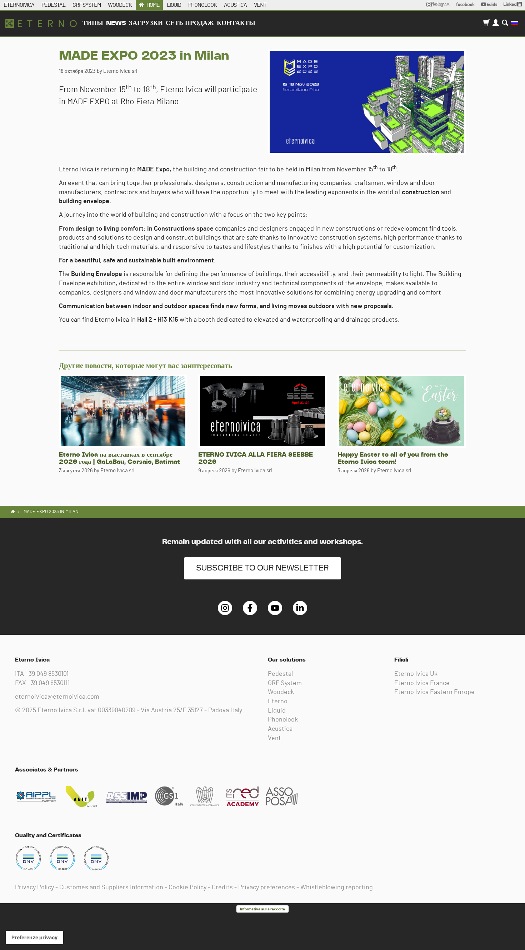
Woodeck (281, 692)
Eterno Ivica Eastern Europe (434, 692)
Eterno (278, 701)
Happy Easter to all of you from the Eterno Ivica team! (393, 458)
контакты (236, 23)
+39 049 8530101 (47, 674)
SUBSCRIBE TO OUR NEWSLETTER (262, 568)
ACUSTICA (235, 5)
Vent (274, 738)
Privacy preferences (266, 887)
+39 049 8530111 (49, 683)
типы (92, 23)
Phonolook (283, 720)
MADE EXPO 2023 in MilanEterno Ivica (41, 23)
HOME (153, 5)
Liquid (277, 711)
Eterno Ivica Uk (416, 674)
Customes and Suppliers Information (111, 887)
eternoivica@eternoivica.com (57, 697)
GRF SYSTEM (86, 5)
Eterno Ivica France (422, 683)
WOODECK (120, 5)
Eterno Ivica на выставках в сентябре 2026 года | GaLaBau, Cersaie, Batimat (119, 458)
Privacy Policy (34, 887)
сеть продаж (190, 23)
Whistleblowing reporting (336, 887)
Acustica (280, 729)
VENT (260, 5)
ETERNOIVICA (19, 5)
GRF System (285, 683)
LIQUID (174, 5)
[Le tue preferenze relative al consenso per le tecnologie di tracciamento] (34, 937)
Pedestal (280, 674)
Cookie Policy (187, 887)
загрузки (146, 23)
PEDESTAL (53, 5)
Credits (222, 887)
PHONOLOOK (202, 5)
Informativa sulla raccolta (262, 909)
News (116, 23)
